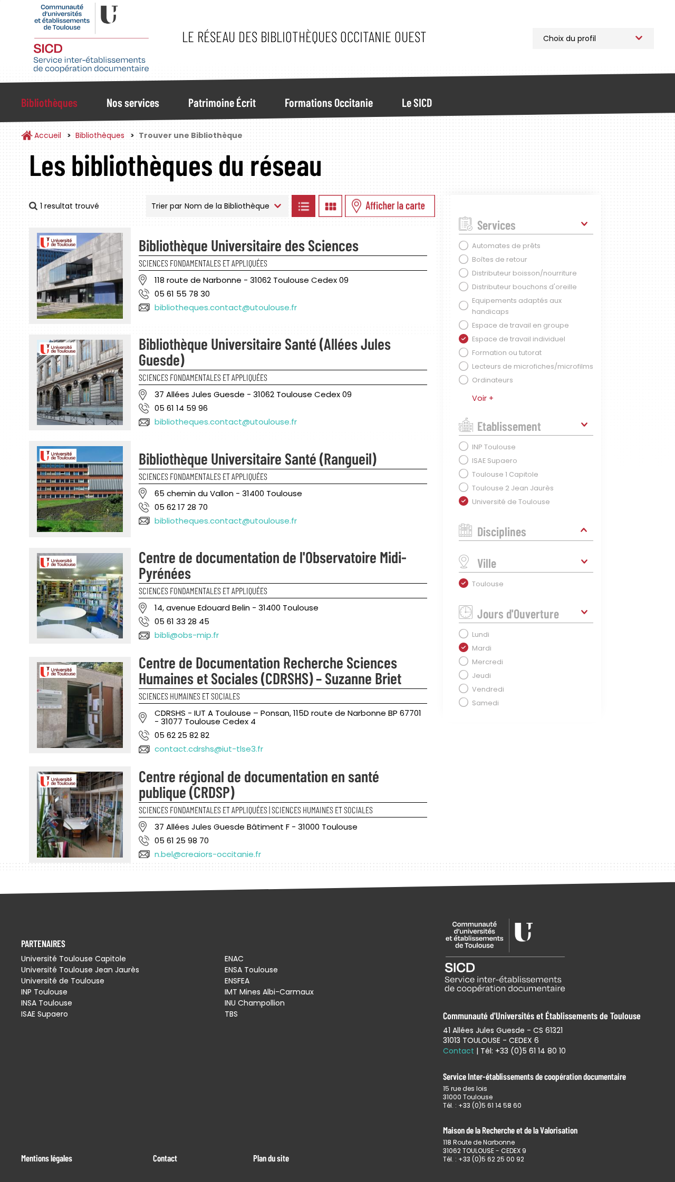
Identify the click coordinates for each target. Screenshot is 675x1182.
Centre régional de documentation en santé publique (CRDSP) (259, 783)
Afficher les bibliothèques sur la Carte (390, 206)
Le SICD (417, 102)
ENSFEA (237, 981)
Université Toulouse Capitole (73, 958)
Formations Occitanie (329, 102)
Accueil (47, 135)
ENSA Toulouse (251, 969)
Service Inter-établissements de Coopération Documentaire (91, 38)
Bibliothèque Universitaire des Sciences (249, 244)
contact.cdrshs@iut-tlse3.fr (209, 748)
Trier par (166, 206)
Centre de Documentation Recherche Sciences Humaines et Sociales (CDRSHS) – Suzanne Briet (270, 670)
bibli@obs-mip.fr (187, 635)
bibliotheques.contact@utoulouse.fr (226, 307)
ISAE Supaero (44, 1014)
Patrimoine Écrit (222, 102)
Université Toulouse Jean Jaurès (80, 969)
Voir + (483, 398)
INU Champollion (255, 1003)
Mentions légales (46, 1158)
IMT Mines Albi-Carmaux (269, 992)
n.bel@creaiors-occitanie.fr (208, 854)
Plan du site (271, 1158)
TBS (231, 1014)
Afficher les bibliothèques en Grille (330, 206)
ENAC (234, 958)
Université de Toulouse (62, 981)
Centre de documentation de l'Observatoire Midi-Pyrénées (273, 564)
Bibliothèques (49, 102)
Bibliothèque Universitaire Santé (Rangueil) (257, 458)
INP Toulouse (44, 992)
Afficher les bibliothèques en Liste (303, 206)
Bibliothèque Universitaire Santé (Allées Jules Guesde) (265, 351)
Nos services (133, 102)
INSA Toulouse (46, 1003)
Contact (165, 1158)
